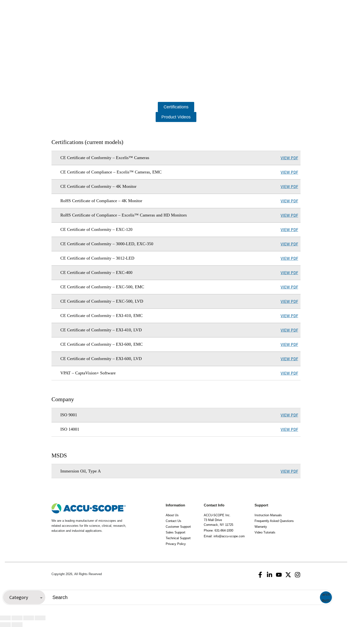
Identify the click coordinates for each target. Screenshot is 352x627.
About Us (172, 515)
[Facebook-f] (260, 575)
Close (343, 597)
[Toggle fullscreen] (16, 618)
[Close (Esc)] (40, 618)
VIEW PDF (289, 158)
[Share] (28, 618)
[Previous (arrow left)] (5, 624)
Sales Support (175, 532)
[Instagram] (298, 575)
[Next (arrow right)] (16, 624)
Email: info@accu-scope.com (224, 536)
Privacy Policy (176, 544)
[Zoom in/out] (5, 618)
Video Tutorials (265, 532)
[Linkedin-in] (270, 575)
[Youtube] (279, 575)
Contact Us (173, 521)
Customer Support (178, 526)
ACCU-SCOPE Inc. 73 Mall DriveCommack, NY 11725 (218, 520)
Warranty (261, 526)
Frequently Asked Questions (274, 521)
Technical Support (178, 538)
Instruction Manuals (268, 515)
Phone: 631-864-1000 (218, 530)
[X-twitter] (288, 575)
